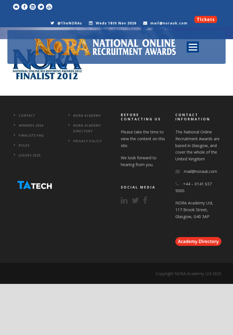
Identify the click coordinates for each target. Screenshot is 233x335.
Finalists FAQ (31, 135)
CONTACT (27, 115)
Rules (24, 145)
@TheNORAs (69, 23)
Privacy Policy (87, 141)
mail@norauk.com (169, 23)
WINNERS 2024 (31, 125)
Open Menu (193, 47)
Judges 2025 (30, 155)
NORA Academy (87, 115)
